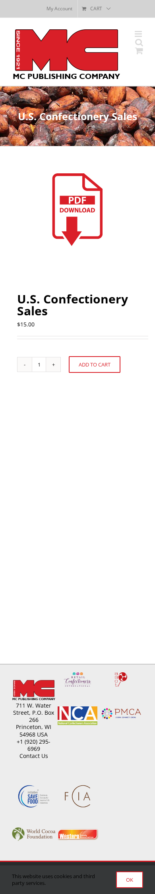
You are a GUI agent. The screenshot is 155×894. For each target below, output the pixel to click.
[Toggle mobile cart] (139, 50)
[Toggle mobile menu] (139, 34)
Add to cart (94, 364)
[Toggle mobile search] (139, 42)
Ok (129, 879)
